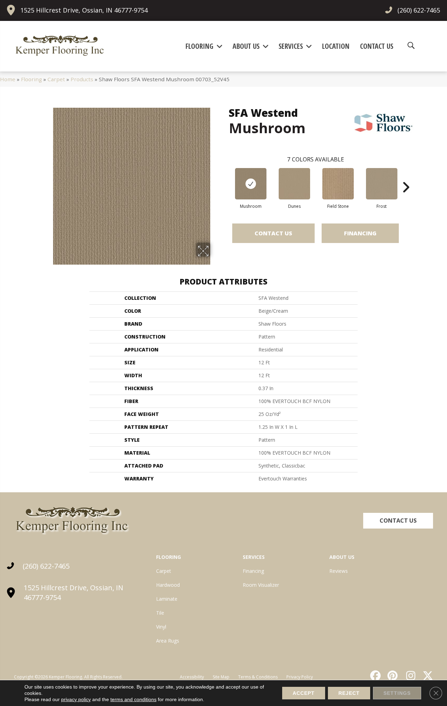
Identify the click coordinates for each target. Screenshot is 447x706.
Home (7, 79)
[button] (398, 521)
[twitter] (426, 675)
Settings (397, 693)
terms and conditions (133, 699)
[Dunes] (294, 183)
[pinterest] (392, 675)
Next (406, 176)
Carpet (56, 79)
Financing (360, 233)
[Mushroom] (250, 183)
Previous (225, 176)
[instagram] (409, 675)
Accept (304, 693)
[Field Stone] (338, 183)
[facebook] (374, 675)
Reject (349, 693)
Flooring (31, 79)
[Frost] (381, 183)
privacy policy (76, 699)
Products (82, 79)
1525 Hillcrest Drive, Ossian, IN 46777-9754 (84, 10)
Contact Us (273, 233)
